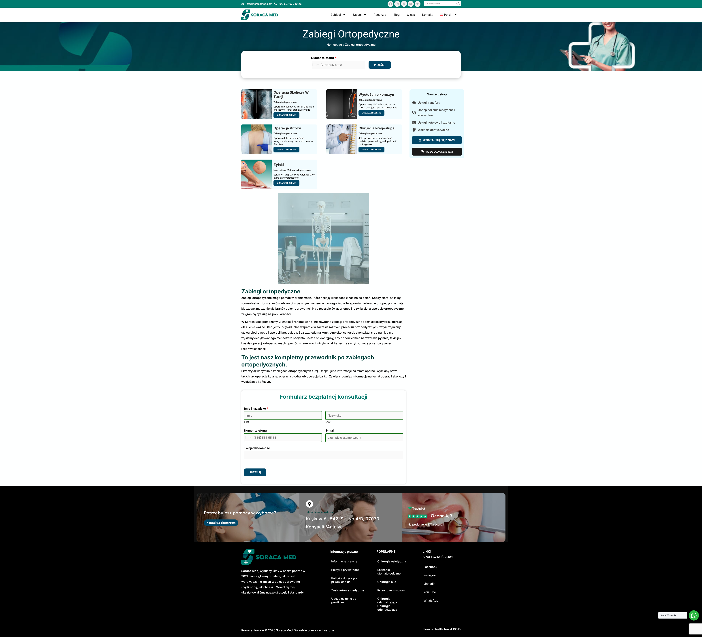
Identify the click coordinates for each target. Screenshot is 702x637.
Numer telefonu (323, 58)
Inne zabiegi (279, 170)
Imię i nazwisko (256, 408)
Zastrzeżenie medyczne (347, 590)
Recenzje (380, 14)
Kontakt (427, 14)
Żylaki (278, 165)
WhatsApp (431, 600)
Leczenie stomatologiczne (389, 571)
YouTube (430, 592)
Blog (396, 14)
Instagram (430, 575)
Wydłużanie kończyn (376, 94)
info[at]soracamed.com (320, 512)
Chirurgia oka (386, 582)
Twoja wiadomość (257, 448)
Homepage (334, 44)
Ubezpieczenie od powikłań (343, 600)
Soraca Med (284, 630)
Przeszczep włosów (391, 590)
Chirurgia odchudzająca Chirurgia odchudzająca (387, 604)
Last (328, 421)
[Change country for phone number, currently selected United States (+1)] (315, 65)
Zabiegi (336, 14)
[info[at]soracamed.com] (309, 504)
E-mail (329, 430)
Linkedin (429, 583)
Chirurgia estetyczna (391, 561)
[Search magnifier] (458, 3)
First (246, 421)
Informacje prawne (344, 561)
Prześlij (379, 65)
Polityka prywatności (345, 570)
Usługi (357, 14)
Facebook (430, 567)
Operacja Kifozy (287, 128)
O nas (411, 14)
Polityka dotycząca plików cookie (344, 580)
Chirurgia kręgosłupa (376, 128)
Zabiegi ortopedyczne (285, 102)
